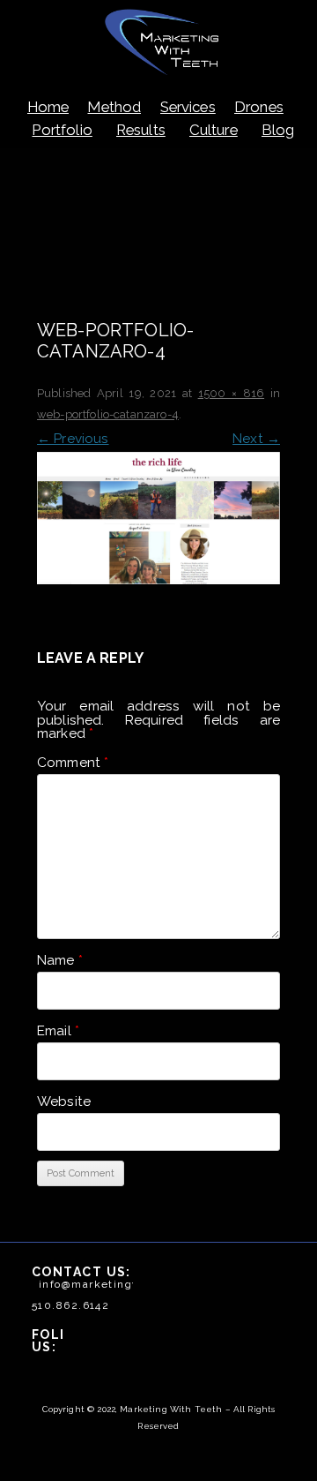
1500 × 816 (231, 393)
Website (64, 1101)
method (114, 107)
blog (278, 130)
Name (60, 960)
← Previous (73, 439)
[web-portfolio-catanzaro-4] (158, 518)
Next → (256, 439)
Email (58, 1031)
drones (259, 107)
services (188, 107)
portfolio (62, 130)
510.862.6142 (70, 1305)
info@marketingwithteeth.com (128, 1284)
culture (213, 130)
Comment (72, 763)
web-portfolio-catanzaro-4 (108, 414)
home (48, 107)
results (141, 130)
